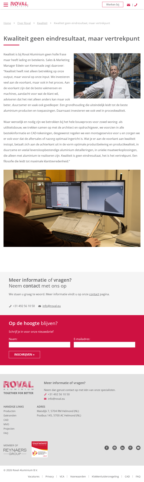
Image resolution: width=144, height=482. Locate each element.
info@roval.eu (51, 306)
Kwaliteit (42, 23)
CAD (6, 420)
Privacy (49, 476)
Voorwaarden (78, 476)
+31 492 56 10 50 (24, 306)
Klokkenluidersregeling (105, 476)
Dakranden (10, 415)
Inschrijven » (24, 354)
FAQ (6, 433)
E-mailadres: (82, 339)
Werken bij (112, 4)
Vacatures (34, 476)
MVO (6, 424)
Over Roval (24, 23)
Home (7, 23)
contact (94, 294)
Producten (10, 411)
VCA (62, 476)
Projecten (9, 428)
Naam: (13, 339)
